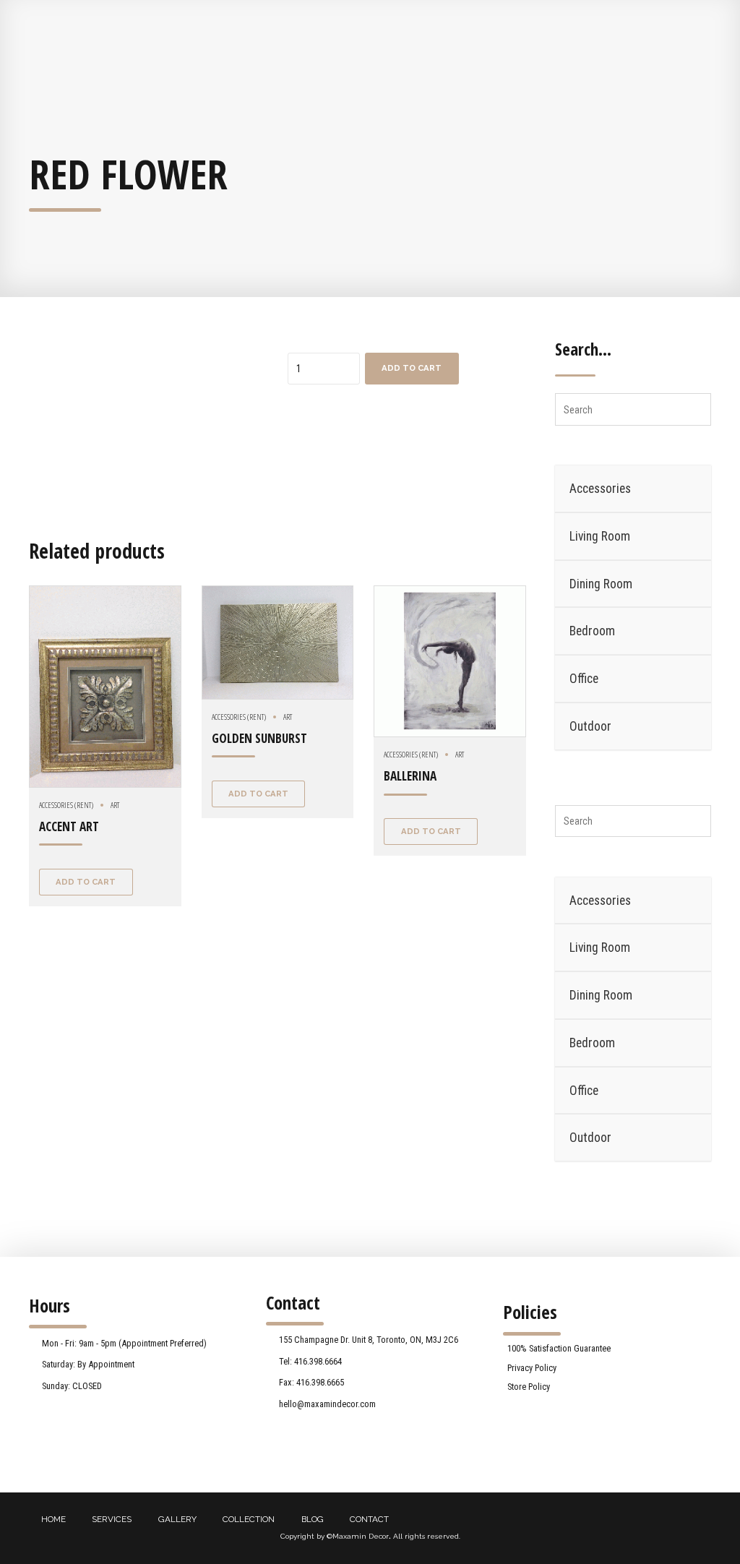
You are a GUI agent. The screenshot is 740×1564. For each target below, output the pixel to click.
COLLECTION (249, 1519)
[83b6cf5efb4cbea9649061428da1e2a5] (278, 642)
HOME (53, 1519)
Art (115, 804)
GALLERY (177, 1519)
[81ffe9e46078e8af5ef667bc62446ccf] (105, 686)
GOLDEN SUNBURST (259, 738)
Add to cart (412, 368)
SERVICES (112, 1519)
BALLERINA (410, 776)
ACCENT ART (69, 826)
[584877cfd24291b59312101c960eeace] (450, 661)
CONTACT (369, 1519)
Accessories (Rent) (66, 804)
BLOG (312, 1519)
